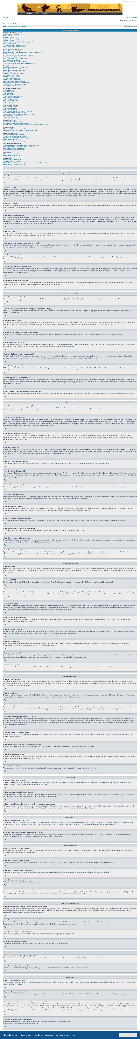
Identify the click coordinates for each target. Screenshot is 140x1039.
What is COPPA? (8, 36)
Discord (45, 13)
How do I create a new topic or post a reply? (16, 67)
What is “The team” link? (10, 117)
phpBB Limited (56, 982)
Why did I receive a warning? (12, 79)
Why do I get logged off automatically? (14, 45)
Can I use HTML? (8, 91)
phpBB (66, 346)
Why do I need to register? (11, 34)
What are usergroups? (10, 109)
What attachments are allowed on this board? (16, 154)
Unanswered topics (8, 23)
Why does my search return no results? (14, 136)
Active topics (17, 23)
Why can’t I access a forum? (11, 76)
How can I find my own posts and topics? (15, 141)
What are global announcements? (13, 96)
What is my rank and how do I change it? (15, 61)
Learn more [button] (70, 1035)
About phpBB (7, 984)
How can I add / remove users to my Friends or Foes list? (20, 130)
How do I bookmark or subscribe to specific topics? (18, 146)
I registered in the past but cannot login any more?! (18, 42)
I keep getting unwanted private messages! (16, 123)
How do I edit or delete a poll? (12, 75)
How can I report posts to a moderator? (14, 81)
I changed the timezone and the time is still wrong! (18, 55)
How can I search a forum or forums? (14, 135)
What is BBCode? (8, 90)
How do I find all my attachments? (13, 155)
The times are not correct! (10, 54)
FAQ (129, 17)
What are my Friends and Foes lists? (14, 129)
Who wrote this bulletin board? (12, 160)
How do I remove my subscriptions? (13, 150)
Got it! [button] (127, 1035)
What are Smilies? (8, 93)
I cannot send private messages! (13, 121)
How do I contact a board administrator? (15, 164)
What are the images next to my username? (16, 58)
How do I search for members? (12, 139)
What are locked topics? (10, 101)
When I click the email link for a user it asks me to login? (19, 63)
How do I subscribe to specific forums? (14, 148)
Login (6, 17)
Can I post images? (9, 94)
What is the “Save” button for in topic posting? (16, 83)
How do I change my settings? (12, 51)
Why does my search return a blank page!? (16, 138)
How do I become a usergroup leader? (14, 113)
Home (21, 13)
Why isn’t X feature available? (12, 161)
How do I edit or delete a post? (12, 69)
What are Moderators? (10, 108)
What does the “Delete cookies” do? (14, 46)
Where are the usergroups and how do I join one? (18, 111)
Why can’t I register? (9, 37)
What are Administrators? (10, 106)
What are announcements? (11, 98)
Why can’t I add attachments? (12, 78)
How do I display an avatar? (11, 60)
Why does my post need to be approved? (15, 84)
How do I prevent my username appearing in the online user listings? (23, 52)
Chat (37, 13)
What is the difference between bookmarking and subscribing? (21, 145)
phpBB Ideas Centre (89, 994)
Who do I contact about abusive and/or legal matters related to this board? (25, 163)
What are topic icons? (9, 102)
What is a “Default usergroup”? (12, 116)
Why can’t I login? (8, 40)
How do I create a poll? (10, 72)
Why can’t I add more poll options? (13, 73)
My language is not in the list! (12, 57)
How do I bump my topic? (10, 86)
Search (135, 17)
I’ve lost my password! (9, 43)
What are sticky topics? (10, 99)
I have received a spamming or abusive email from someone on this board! (25, 124)
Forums (29, 13)
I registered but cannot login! (11, 39)
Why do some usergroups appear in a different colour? (19, 114)
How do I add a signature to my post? (14, 70)
